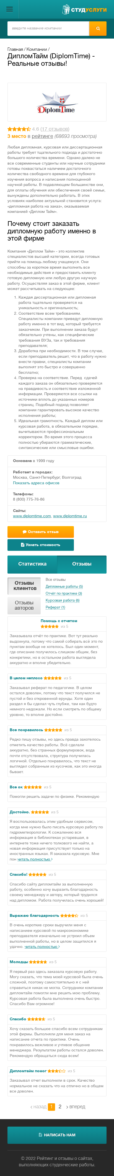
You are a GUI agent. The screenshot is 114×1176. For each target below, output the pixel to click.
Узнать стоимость (43, 545)
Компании (37, 50)
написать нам (60, 1135)
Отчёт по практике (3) (64, 593)
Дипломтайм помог (28, 1071)
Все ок (16, 787)
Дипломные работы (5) (64, 587)
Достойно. (20, 812)
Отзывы (81, 564)
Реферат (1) (55, 607)
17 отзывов (55, 129)
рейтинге (42, 136)
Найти (98, 28)
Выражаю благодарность (35, 916)
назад (39, 1107)
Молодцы (19, 962)
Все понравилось (26, 730)
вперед (77, 1107)
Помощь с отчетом (59, 621)
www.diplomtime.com (32, 516)
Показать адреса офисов (36, 483)
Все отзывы (56, 580)
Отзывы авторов (24, 606)
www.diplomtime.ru (70, 516)
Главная (15, 50)
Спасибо (18, 1019)
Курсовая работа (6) (62, 600)
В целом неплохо (26, 678)
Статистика (32, 564)
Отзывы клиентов (25, 586)
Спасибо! (18, 875)
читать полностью (34, 859)
